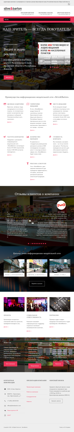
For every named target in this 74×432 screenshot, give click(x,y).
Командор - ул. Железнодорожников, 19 (14, 274)
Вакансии (58, 364)
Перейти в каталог (37, 283)
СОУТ (9, 415)
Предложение (35, 366)
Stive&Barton (24, 427)
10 (45, 243)
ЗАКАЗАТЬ (9, 77)
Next (70, 221)
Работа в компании (32, 392)
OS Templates (67, 427)
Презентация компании (34, 387)
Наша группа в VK (12, 410)
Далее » (9, 122)
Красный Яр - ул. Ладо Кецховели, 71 (36, 274)
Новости (29, 401)
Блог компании (10, 364)
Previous (3, 221)
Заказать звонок (56, 401)
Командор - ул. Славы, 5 (60, 274)
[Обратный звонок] (69, 4)
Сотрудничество (31, 396)
